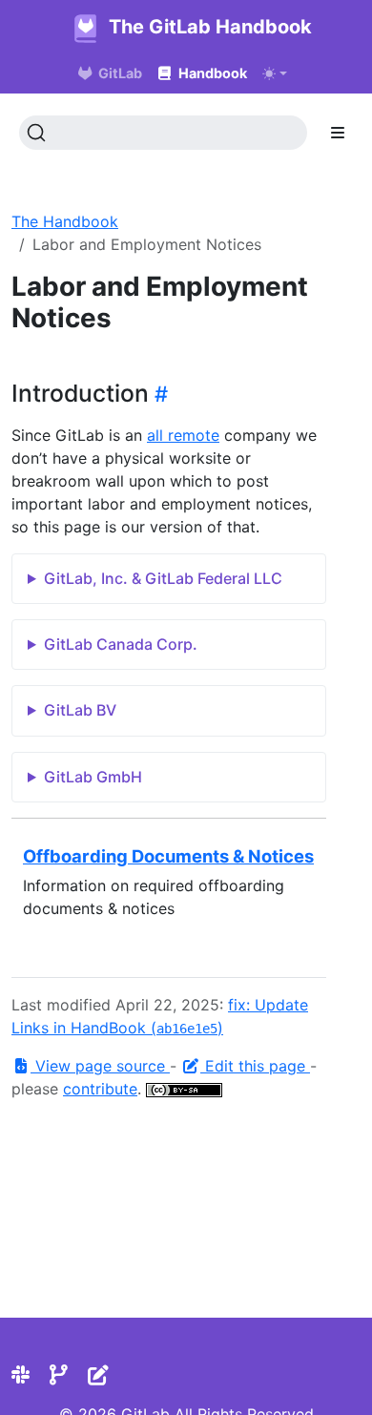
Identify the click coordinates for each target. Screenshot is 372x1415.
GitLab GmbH (93, 776)
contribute (100, 1088)
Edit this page (255, 1065)
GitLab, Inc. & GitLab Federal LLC (163, 578)
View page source (100, 1065)
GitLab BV (80, 709)
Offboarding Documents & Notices (168, 855)
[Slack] (20, 1375)
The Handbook (64, 221)
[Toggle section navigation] (337, 132)
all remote (183, 435)
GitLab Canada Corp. (120, 644)
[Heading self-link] (158, 393)
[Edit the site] (98, 1375)
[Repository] (59, 1375)
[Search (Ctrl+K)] (163, 132)
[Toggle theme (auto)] (275, 73)
